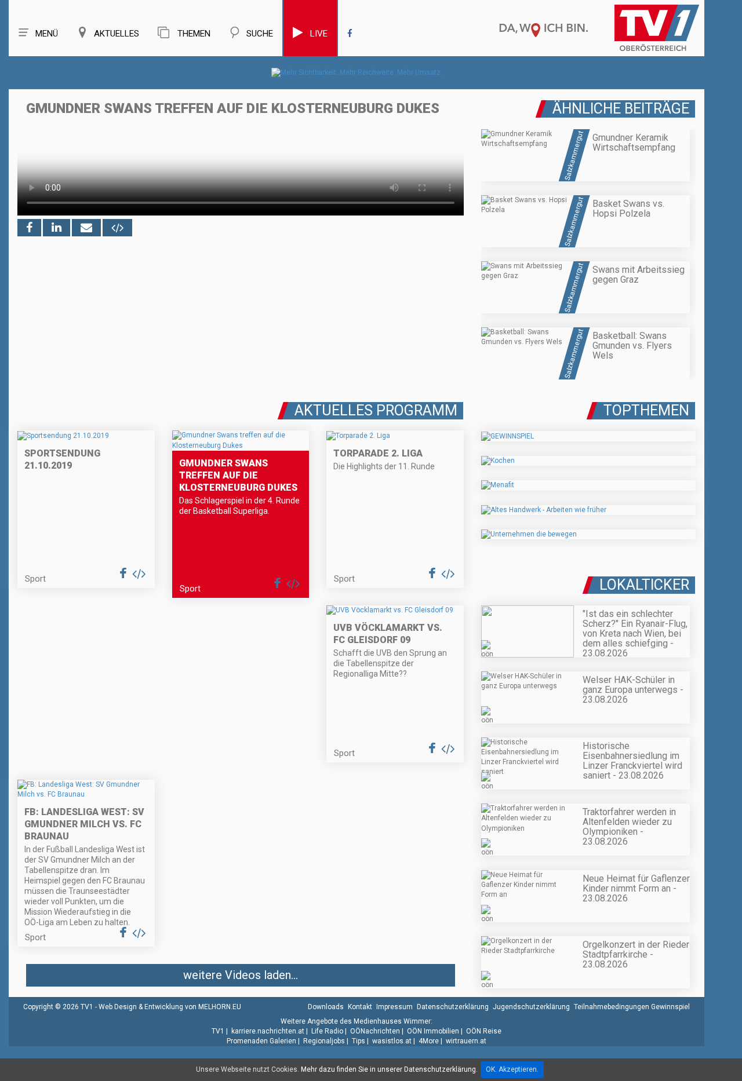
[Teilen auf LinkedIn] (56, 227)
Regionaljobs (324, 1041)
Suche (259, 33)
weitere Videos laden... (240, 975)
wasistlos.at (392, 1041)
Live (319, 33)
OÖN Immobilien (433, 1031)
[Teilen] (86, 227)
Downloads (326, 1007)
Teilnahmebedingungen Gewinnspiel (632, 1007)
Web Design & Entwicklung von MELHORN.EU (170, 1007)
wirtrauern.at (466, 1041)
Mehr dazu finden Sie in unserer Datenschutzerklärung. (389, 1069)
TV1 (218, 1031)
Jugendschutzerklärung (531, 1007)
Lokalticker (644, 584)
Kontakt (360, 1007)
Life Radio (327, 1031)
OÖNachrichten (375, 1031)
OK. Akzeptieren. (512, 1069)
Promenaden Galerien (261, 1041)
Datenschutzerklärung (453, 1007)
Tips (358, 1041)
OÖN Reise (483, 1031)
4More (429, 1041)
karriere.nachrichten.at (267, 1031)
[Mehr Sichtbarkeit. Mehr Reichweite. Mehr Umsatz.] (356, 72)
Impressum (394, 1007)
